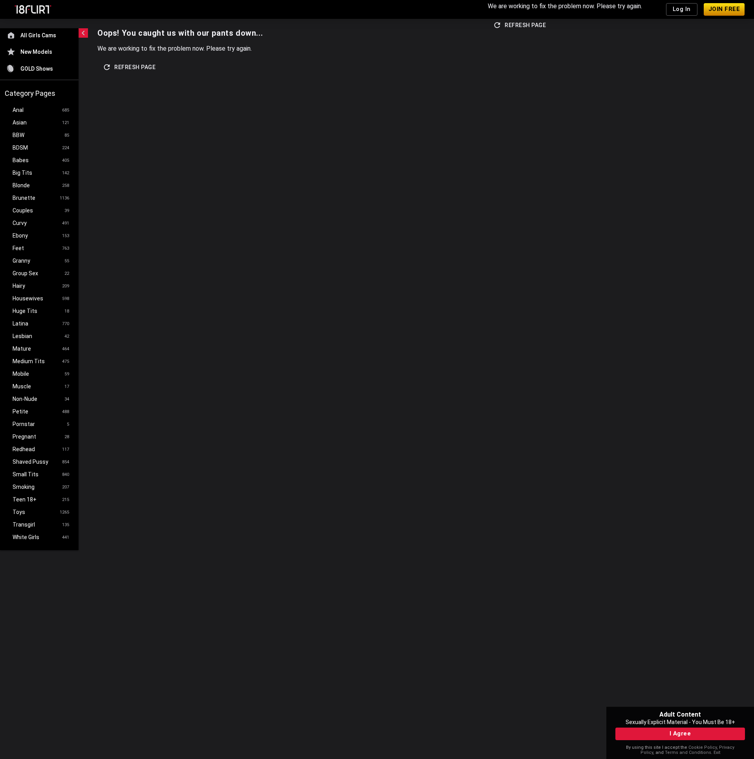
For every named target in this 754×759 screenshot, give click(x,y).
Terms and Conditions (688, 752)
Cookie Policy (702, 747)
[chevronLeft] (83, 33)
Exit (717, 752)
